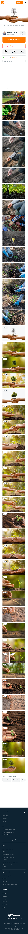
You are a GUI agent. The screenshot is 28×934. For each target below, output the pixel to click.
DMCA (4, 862)
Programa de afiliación (8, 864)
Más (3, 919)
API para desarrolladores (8, 839)
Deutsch (4, 913)
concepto (15, 790)
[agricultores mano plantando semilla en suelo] (13, 127)
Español (4, 908)
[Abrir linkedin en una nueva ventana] (11, 930)
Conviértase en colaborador (9, 896)
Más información (8, 60)
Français (4, 916)
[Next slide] (21, 790)
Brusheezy (5, 826)
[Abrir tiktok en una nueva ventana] (16, 930)
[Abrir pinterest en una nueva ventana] (13, 930)
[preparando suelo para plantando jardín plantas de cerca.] (13, 97)
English (4, 905)
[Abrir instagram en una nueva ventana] (8, 930)
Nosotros (4, 893)
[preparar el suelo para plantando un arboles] (13, 190)
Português (5, 911)
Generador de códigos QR (9, 850)
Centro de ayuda (6, 888)
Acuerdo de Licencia (7, 859)
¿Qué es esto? (14, 57)
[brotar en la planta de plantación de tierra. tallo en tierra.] (13, 238)
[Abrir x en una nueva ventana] (18, 930)
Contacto (4, 890)
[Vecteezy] (2, 2)
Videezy (4, 831)
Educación (5, 837)
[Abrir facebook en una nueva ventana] (6, 930)
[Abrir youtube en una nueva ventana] (21, 930)
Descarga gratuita (14, 39)
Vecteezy (4, 828)
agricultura (7, 790)
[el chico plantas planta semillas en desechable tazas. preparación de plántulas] (13, 222)
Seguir (22, 34)
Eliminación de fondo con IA (9, 847)
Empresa (4, 834)
